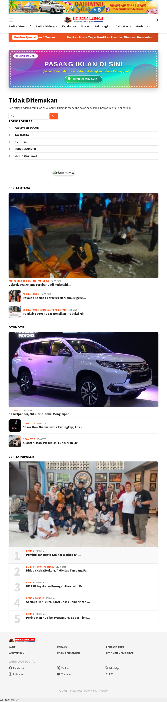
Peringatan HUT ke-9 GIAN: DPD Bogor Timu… (58, 618)
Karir (12, 647)
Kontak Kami (17, 653)
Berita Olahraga (26, 156)
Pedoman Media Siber (120, 653)
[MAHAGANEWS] (83, 19)
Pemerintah (59, 310)
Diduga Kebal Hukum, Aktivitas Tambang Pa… (57, 570)
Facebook (18, 668)
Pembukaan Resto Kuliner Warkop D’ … (53, 555)
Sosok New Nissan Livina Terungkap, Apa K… (54, 427)
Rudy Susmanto (25, 149)
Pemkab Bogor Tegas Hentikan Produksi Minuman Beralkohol (90, 37)
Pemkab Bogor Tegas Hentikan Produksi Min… (55, 313)
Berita (12, 281)
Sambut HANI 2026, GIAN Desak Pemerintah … (58, 602)
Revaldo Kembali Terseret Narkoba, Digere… (54, 298)
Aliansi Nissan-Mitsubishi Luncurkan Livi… (52, 443)
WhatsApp (114, 668)
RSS (111, 674)
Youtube (65, 674)
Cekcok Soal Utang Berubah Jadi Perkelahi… (40, 284)
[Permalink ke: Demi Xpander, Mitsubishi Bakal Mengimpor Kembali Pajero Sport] (83, 369)
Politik (39, 598)
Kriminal (31, 281)
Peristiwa (43, 281)
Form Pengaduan (68, 653)
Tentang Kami (115, 647)
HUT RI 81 (21, 142)
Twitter (65, 668)
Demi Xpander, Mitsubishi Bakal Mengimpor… (40, 414)
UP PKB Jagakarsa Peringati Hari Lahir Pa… (55, 586)
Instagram (18, 674)
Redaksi (62, 647)
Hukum (21, 281)
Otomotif (15, 410)
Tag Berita (22, 135)
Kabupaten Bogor (27, 127)
